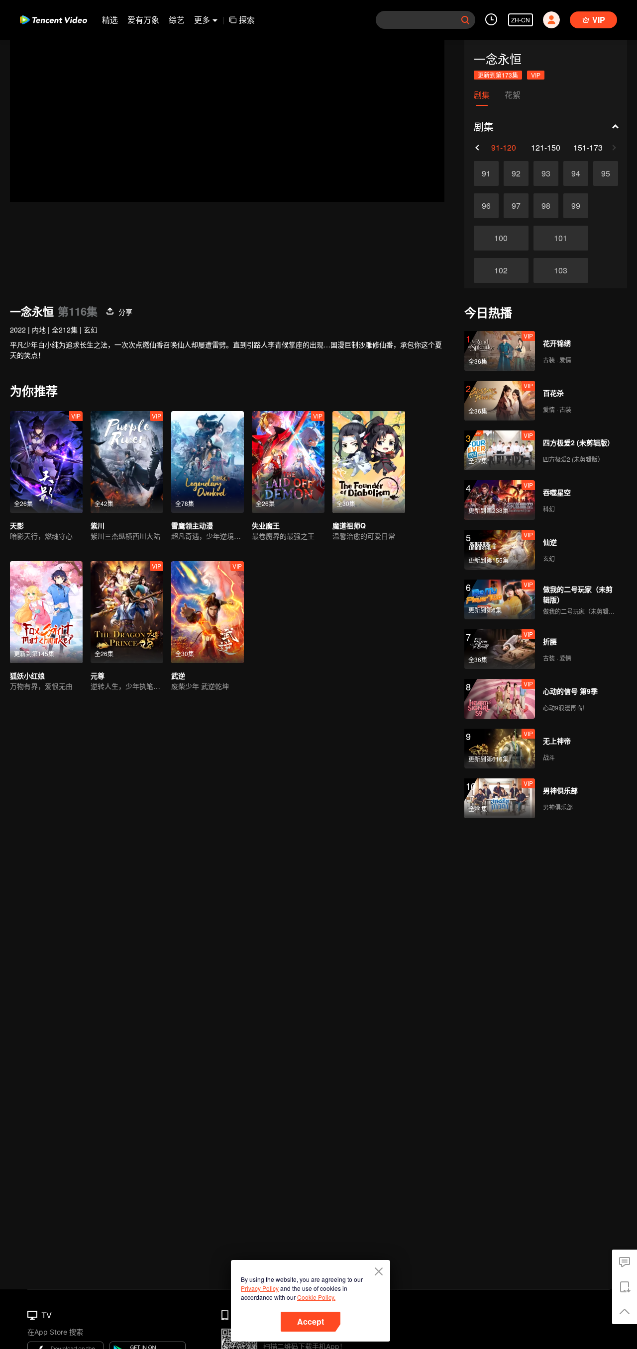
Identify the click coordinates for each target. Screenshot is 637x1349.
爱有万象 (143, 19)
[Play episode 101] (560, 238)
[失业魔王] (288, 462)
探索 (247, 19)
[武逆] (207, 612)
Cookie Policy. (316, 1297)
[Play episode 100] (501, 238)
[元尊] (127, 612)
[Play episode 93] (545, 173)
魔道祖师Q (349, 525)
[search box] (465, 20)
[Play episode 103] (560, 270)
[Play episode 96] (486, 205)
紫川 (98, 525)
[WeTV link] (53, 20)
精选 (110, 19)
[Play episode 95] (605, 173)
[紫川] (127, 462)
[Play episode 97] (516, 205)
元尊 (98, 675)
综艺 (177, 19)
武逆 (178, 675)
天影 (17, 525)
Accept (310, 1321)
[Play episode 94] (575, 173)
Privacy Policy (260, 1288)
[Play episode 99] (575, 205)
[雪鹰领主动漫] (207, 462)
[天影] (46, 462)
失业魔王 (266, 525)
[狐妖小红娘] (46, 612)
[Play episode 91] (486, 173)
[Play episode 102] (501, 270)
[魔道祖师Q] (368, 462)
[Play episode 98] (545, 205)
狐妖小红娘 (27, 675)
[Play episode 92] (516, 173)
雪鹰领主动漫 (192, 525)
